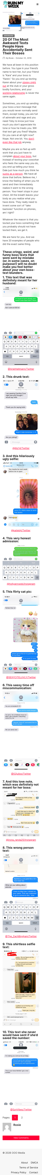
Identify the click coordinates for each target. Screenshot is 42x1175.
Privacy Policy (18, 1172)
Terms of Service (28, 1167)
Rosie (11, 58)
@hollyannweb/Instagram (21, 583)
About (24, 1162)
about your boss (22, 156)
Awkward (8, 36)
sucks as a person (13, 173)
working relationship (14, 93)
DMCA (34, 1162)
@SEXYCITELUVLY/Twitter (21, 677)
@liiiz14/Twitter (21, 448)
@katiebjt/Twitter (20, 530)
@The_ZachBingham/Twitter (21, 936)
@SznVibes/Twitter (21, 1109)
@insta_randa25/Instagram (21, 839)
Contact (33, 1172)
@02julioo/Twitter (21, 773)
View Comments (21, 1138)
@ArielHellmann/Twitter (21, 369)
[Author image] (4, 58)
